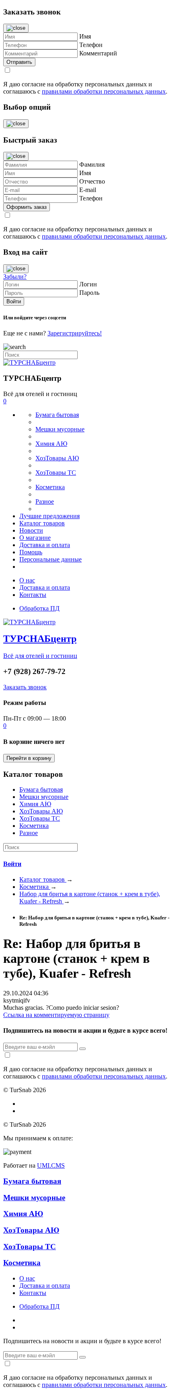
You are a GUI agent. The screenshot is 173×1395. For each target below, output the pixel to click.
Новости (31, 530)
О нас (27, 580)
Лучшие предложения (49, 516)
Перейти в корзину (28, 758)
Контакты (32, 594)
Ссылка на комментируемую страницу (56, 1014)
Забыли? (15, 276)
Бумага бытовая (57, 414)
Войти (12, 863)
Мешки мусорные (59, 429)
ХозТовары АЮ (57, 458)
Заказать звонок (25, 687)
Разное (44, 501)
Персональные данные (50, 559)
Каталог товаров (42, 523)
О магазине (35, 537)
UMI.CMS (51, 1165)
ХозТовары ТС (55, 472)
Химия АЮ (51, 443)
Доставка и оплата (44, 544)
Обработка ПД (39, 608)
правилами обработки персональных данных (104, 91)
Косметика (50, 487)
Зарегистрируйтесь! (74, 333)
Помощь (30, 552)
